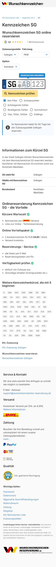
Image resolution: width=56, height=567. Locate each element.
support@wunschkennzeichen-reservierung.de (27, 393)
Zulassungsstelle (11, 49)
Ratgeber (8, 510)
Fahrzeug (27, 49)
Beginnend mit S (28, 18)
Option (5, 61)
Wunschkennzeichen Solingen (17, 358)
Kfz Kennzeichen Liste (10, 18)
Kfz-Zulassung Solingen (14, 347)
